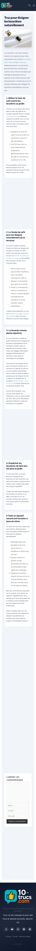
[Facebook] (24, 929)
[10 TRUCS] (6, 5)
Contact (15, 936)
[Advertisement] (18, 205)
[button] (29, 5)
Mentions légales (24, 936)
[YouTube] (12, 929)
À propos (8, 936)
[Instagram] (18, 929)
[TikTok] (6, 929)
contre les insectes (12, 116)
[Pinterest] (30, 929)
